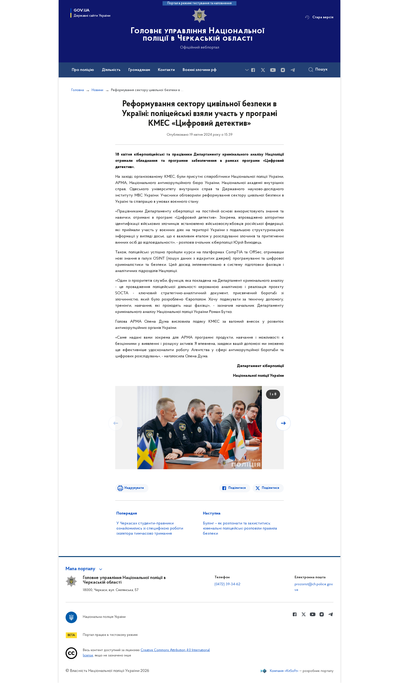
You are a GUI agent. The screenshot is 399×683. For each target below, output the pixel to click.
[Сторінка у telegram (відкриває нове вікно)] (293, 70)
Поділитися (237, 488)
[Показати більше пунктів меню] (246, 69)
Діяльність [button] (111, 70)
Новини (97, 90)
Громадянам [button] (139, 70)
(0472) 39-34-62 (227, 584)
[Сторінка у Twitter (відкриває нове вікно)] (263, 70)
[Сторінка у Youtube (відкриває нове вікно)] (273, 70)
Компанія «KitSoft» (284, 671)
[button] (85, 569)
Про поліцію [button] (83, 70)
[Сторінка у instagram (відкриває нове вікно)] (283, 70)
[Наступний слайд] (283, 423)
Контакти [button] (166, 70)
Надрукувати (134, 488)
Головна (77, 90)
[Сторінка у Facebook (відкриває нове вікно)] (253, 70)
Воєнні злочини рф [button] (200, 70)
